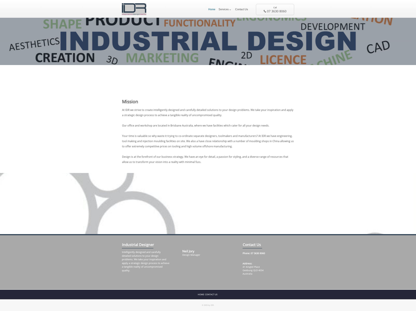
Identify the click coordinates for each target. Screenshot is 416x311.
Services (224, 9)
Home (211, 9)
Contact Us (241, 9)
